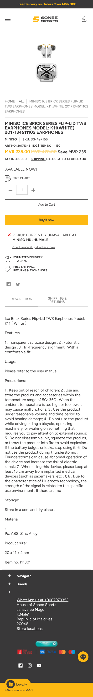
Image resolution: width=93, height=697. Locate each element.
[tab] (21, 300)
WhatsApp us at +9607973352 (42, 600)
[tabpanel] (46, 437)
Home (10, 101)
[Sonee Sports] (45, 19)
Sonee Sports (13, 690)
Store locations (29, 628)
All (21, 101)
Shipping (38, 159)
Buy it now (46, 220)
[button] (84, 19)
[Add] (33, 190)
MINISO (11, 139)
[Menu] (7, 19)
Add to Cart (46, 205)
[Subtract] (10, 190)
